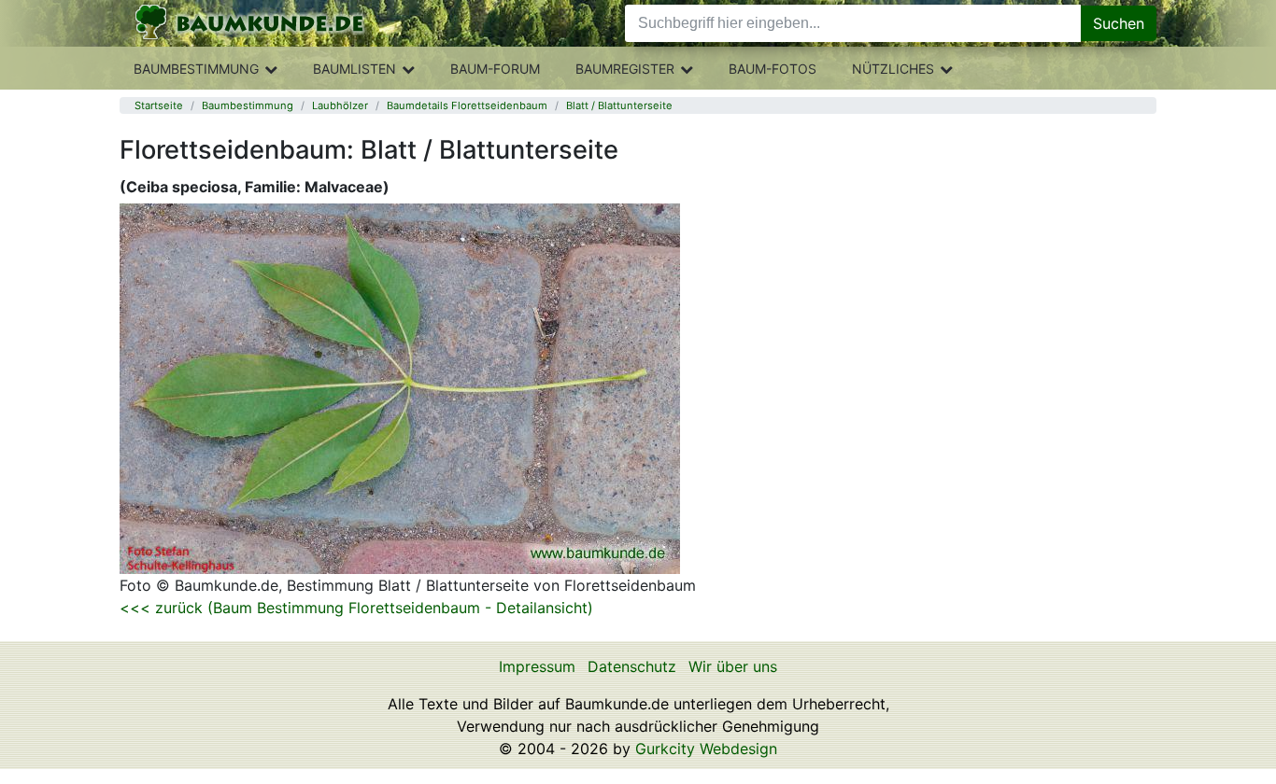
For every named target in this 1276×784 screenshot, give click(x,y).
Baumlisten (354, 69)
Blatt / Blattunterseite (619, 105)
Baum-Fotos (772, 69)
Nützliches (893, 69)
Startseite (159, 105)
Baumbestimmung (196, 69)
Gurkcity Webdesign (706, 748)
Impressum (537, 666)
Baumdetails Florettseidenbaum (467, 105)
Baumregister (624, 69)
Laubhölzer (340, 105)
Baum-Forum (495, 69)
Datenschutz (632, 666)
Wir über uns (732, 666)
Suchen (1118, 23)
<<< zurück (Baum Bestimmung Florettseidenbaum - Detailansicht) (356, 607)
